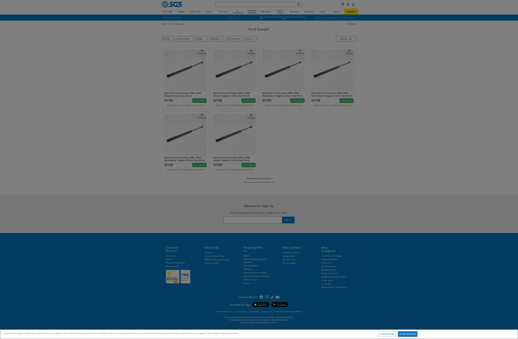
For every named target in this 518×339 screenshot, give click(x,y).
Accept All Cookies (407, 334)
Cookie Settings (387, 334)
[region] (259, 334)
